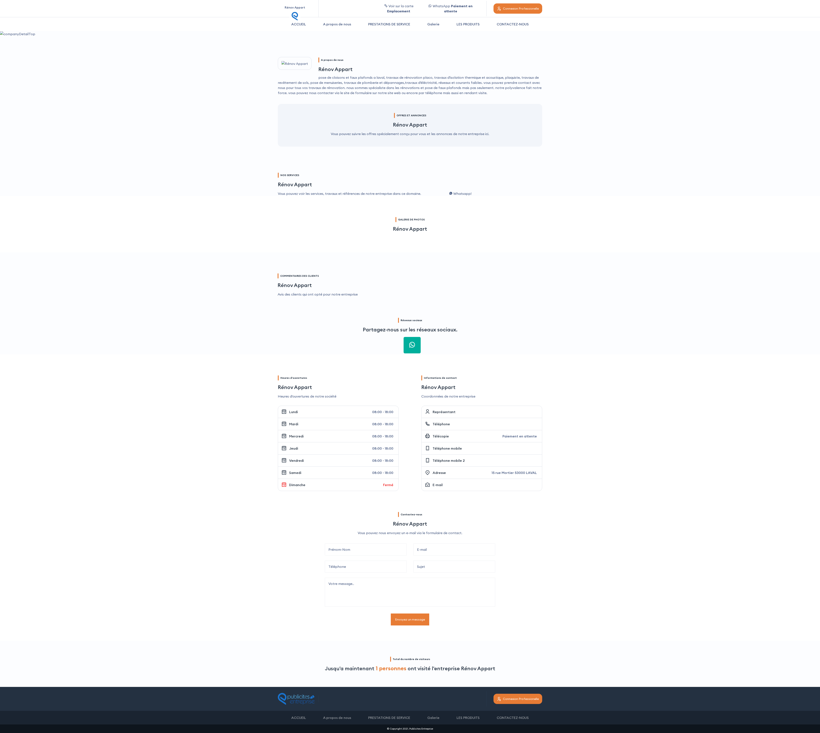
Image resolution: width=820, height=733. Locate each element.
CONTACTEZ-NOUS (513, 24)
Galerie (433, 24)
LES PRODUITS (468, 24)
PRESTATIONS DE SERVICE (389, 24)
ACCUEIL (298, 24)
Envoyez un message (410, 619)
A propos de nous (337, 24)
